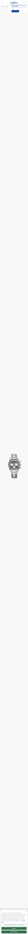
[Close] (26, 910)
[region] (14, 921)
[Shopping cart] (24, 2)
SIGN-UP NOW (15, 11)
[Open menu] (1, 2)
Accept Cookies (14, 932)
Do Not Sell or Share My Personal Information (14, 925)
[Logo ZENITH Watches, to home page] (14, 2)
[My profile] (26, 2)
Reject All (14, 928)
